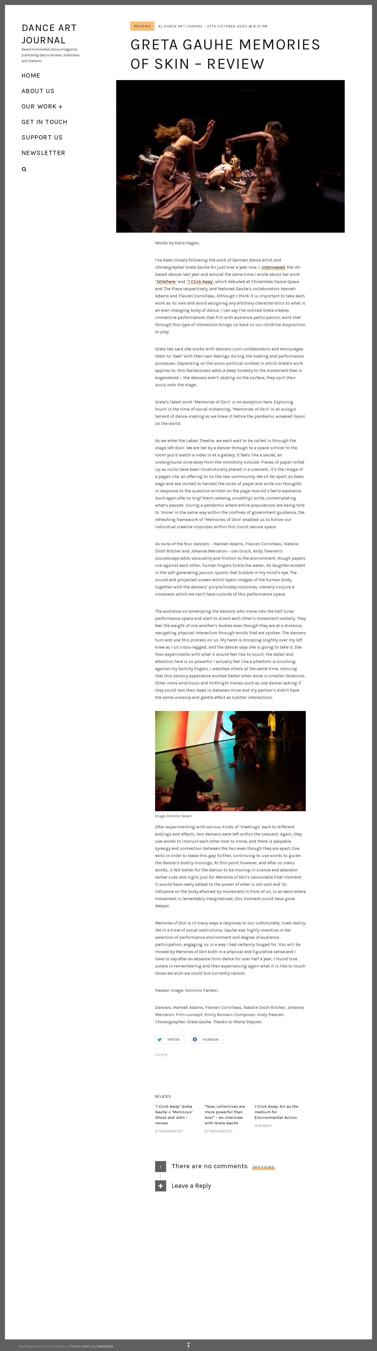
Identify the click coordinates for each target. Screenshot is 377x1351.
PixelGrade (105, 1346)
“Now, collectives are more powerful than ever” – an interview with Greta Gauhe (225, 1114)
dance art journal (183, 26)
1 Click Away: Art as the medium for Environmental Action (276, 1112)
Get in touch (44, 122)
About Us (38, 91)
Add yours (263, 1167)
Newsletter (43, 153)
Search (24, 169)
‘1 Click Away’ (200, 281)
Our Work (39, 106)
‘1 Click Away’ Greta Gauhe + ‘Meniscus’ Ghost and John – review (174, 1114)
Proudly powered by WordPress (42, 1346)
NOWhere (166, 281)
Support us (42, 137)
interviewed (273, 267)
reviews (142, 26)
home (31, 75)
